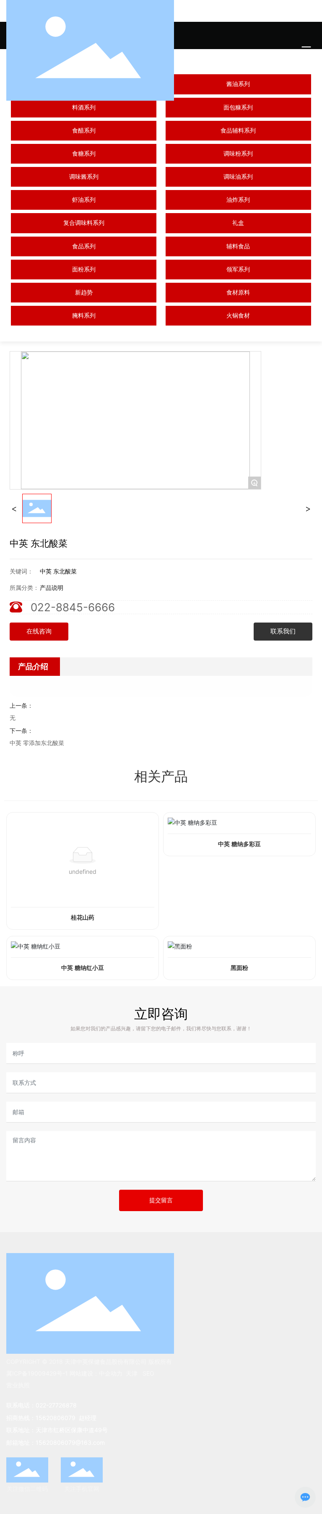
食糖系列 (84, 154)
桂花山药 (82, 918)
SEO (148, 1373)
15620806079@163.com (70, 1442)
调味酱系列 (84, 177)
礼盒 (238, 223)
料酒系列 (84, 107)
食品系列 (84, 246)
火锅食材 (238, 316)
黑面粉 (239, 968)
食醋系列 (84, 131)
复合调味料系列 (83, 223)
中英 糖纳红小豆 (82, 968)
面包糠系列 (238, 107)
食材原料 (238, 292)
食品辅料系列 (238, 131)
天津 (132, 1373)
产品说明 (51, 587)
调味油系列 (238, 177)
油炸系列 (238, 200)
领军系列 (238, 269)
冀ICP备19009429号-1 (37, 1373)
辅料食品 (238, 246)
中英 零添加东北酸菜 (37, 742)
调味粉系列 (238, 154)
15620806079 (56, 1417)
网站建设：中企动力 (95, 1373)
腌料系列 (84, 316)
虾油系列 (84, 200)
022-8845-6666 (73, 607)
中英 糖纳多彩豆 (239, 844)
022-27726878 (56, 1405)
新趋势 (84, 292)
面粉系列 (84, 269)
